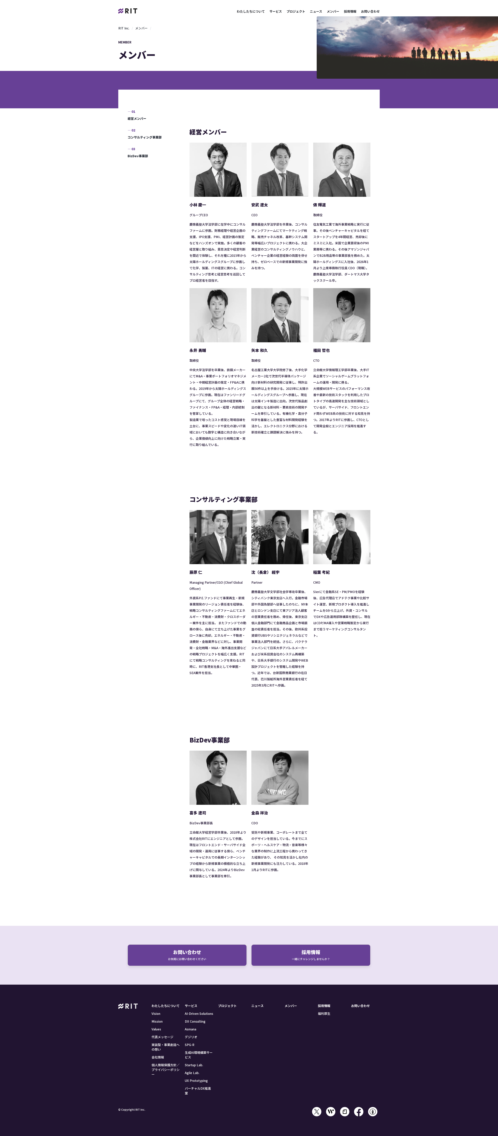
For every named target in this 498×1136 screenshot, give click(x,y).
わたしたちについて (251, 11)
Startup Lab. (194, 1065)
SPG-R (189, 1044)
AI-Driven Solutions (199, 1013)
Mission (157, 1021)
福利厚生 (324, 1013)
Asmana (190, 1029)
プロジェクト (296, 11)
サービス (275, 11)
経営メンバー (137, 118)
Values (156, 1029)
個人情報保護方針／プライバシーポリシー (166, 1070)
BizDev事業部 (138, 156)
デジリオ (191, 1036)
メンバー (333, 11)
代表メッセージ (162, 1036)
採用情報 (350, 11)
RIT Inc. (123, 28)
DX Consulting (195, 1021)
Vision (156, 1013)
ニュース (316, 11)
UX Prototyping (196, 1080)
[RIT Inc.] (128, 11)
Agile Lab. (192, 1072)
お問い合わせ (370, 11)
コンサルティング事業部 (145, 137)
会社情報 (158, 1057)
